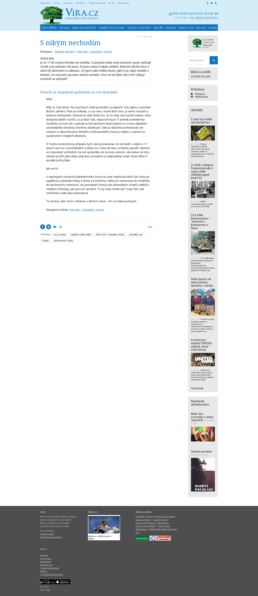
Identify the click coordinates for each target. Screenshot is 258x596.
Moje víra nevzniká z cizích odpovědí (202, 417)
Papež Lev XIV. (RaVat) (164, 516)
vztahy (45, 240)
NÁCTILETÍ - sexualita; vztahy (110, 234)
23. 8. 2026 (195, 76)
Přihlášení (197, 89)
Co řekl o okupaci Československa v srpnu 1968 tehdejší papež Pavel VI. (202, 171)
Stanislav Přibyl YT (143, 519)
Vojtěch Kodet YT (160, 519)
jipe (150, 36)
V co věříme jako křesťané (51, 574)
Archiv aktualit (197, 388)
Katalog (43, 571)
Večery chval (163, 526)
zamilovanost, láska (63, 240)
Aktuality (197, 110)
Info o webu (45, 558)
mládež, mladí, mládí (81, 234)
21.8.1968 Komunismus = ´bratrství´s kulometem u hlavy (200, 221)
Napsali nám (45, 561)
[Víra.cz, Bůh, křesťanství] (69, 15)
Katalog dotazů (64, 51)
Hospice (150, 516)
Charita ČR (140, 516)
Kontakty (44, 555)
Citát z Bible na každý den (203, 17)
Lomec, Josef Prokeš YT (146, 523)
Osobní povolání (201, 451)
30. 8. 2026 (205, 76)
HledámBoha (141, 529)
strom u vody (207, 45)
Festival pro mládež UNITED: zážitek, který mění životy (201, 344)
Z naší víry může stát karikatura (201, 120)
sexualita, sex (135, 234)
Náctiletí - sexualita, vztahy (94, 51)
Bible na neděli (201, 72)
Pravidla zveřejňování (49, 568)
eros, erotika (60, 234)
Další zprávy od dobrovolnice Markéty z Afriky (202, 282)
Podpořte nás (46, 565)
